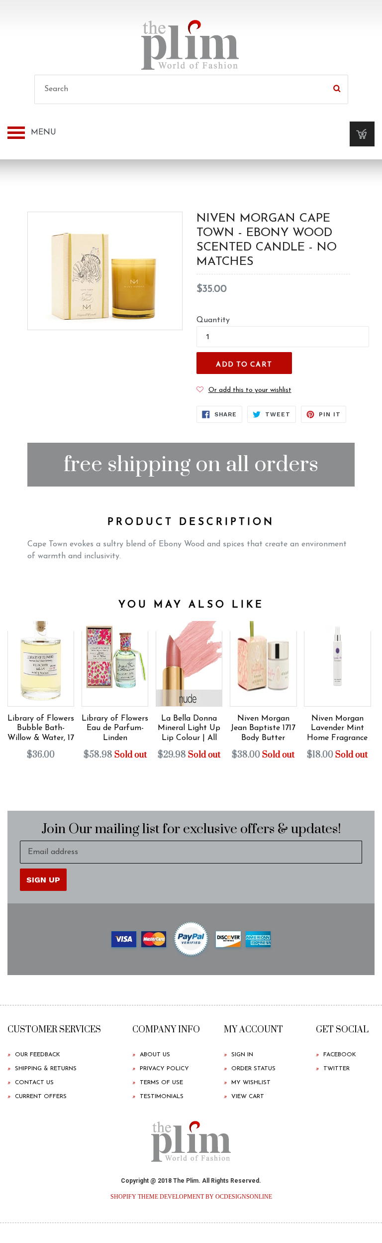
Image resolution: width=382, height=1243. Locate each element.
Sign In (242, 1055)
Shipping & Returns (46, 1069)
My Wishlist (251, 1083)
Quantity (213, 320)
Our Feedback (37, 1055)
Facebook (339, 1055)
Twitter (336, 1069)
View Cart (247, 1097)
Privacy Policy (164, 1069)
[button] (243, 390)
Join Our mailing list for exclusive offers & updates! (191, 829)
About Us (155, 1055)
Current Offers (41, 1097)
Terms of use (161, 1083)
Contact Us (34, 1083)
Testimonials (162, 1097)
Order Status (253, 1069)
